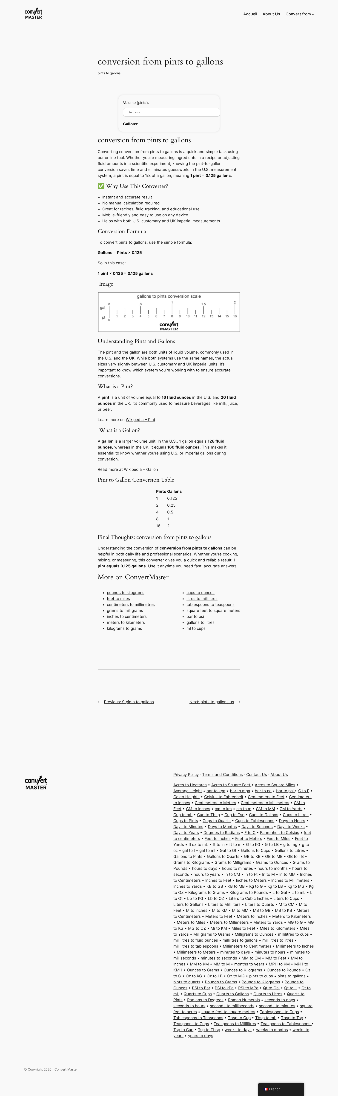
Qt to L (290, 988)
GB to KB (252, 856)
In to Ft (251, 874)
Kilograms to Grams (206, 892)
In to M (268, 874)
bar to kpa (215, 791)
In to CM (232, 874)
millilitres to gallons (240, 940)
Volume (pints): (136, 102)
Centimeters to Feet (266, 797)
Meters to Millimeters (229, 922)
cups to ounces (200, 592)
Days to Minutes (188, 826)
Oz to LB (215, 976)
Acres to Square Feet (231, 785)
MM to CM (251, 958)
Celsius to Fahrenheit (223, 797)
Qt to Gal (271, 988)
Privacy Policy (186, 774)
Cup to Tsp (234, 814)
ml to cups (196, 628)
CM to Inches (198, 808)
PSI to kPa (224, 988)
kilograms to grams (124, 628)
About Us (279, 774)
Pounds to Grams (221, 982)
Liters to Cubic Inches (249, 898)
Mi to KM (219, 928)
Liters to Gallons (188, 904)
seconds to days (279, 1000)
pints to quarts (186, 982)
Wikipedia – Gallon (141, 469)
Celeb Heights (186, 797)
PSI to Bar (201, 988)
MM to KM (199, 964)
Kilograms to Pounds (248, 892)
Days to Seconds (257, 826)
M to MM (240, 910)
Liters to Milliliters (224, 904)
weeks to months (272, 1029)
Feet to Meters (248, 838)
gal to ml (207, 850)
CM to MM (265, 808)
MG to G (295, 922)
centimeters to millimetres (131, 604)
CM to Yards (291, 808)
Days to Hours (292, 820)
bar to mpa (240, 791)
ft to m (235, 844)
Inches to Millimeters (290, 880)
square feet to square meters (213, 610)
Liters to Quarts (259, 904)
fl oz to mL (198, 844)
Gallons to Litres (290, 850)
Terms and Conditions (222, 774)
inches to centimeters (127, 616)
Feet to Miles (278, 838)
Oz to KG (194, 976)
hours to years (207, 874)
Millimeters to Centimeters (247, 946)
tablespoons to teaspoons (210, 604)
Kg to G (256, 886)
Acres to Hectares (190, 785)
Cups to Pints (185, 820)
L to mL (299, 892)
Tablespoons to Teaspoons (198, 1017)
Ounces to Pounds (284, 970)
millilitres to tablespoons (195, 946)
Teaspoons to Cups (191, 1023)
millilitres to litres (277, 940)
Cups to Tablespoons (254, 820)
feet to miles (118, 598)
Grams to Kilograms (191, 862)
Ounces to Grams (203, 970)
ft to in (218, 844)
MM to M (221, 964)
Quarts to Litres (267, 994)
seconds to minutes (277, 1006)
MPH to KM (279, 964)
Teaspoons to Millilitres (235, 1023)
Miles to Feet (243, 928)
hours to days (204, 868)
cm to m (243, 808)
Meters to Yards (268, 922)
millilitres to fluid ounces (195, 940)
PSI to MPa (248, 988)
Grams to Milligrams (233, 862)
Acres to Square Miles (275, 785)
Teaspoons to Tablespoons (286, 1023)
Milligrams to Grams (211, 934)
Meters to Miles (191, 922)
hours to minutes (237, 868)
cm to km (223, 808)
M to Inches (196, 910)
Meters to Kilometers (291, 916)
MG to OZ (197, 928)
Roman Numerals (244, 1000)
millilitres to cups (293, 934)
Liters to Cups (286, 898)
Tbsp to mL (265, 1017)
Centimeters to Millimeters (265, 802)
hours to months (273, 868)
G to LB (272, 844)
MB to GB (261, 910)
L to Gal (279, 892)
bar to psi (195, 616)
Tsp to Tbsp (209, 1029)
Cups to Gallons (263, 814)
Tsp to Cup (183, 1029)
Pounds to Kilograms (261, 982)
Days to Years (186, 832)
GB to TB (295, 856)
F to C (249, 832)
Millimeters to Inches (295, 946)
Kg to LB (275, 886)
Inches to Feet (218, 880)
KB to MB (235, 886)
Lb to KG (195, 898)
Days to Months (222, 826)
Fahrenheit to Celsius (279, 832)
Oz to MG (236, 976)
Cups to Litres (296, 814)
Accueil (250, 14)
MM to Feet (275, 958)
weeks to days (238, 1029)
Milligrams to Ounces (254, 934)
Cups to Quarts (217, 820)
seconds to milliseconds (232, 1006)
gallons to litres (200, 622)
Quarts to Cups (198, 994)
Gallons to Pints (187, 856)
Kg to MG (295, 886)
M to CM (286, 904)
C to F (303, 791)
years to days (200, 1035)
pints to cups (261, 976)
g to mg (290, 844)
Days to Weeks (291, 826)
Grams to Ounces (272, 862)
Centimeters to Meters (215, 802)
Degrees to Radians (221, 832)
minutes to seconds (219, 958)
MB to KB (283, 910)
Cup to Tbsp (208, 814)
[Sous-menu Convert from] (313, 14)
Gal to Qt (228, 850)
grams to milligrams (125, 610)
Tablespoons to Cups (279, 1012)
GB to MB (274, 856)
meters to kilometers (126, 622)
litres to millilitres (202, 598)
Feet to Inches (218, 838)
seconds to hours (189, 1006)
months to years (249, 964)
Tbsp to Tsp (292, 1017)
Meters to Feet (218, 916)
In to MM (287, 874)
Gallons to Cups (255, 850)
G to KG (253, 844)
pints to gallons (109, 73)
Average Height (187, 791)
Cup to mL (182, 814)
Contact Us (256, 774)
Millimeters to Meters (196, 952)
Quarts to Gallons (232, 994)
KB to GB (214, 886)
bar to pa (263, 791)
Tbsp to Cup (239, 1017)
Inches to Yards (187, 886)
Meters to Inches (253, 916)
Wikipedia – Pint (140, 419)
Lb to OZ (216, 898)
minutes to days (235, 952)
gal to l (188, 850)
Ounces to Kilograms (243, 970)
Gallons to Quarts (223, 856)
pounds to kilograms (125, 592)
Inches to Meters (251, 880)
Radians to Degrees (205, 1000)
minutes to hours (270, 952)
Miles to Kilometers (277, 928)
